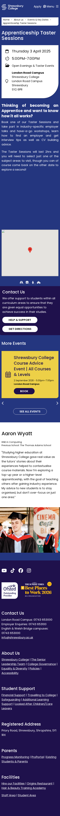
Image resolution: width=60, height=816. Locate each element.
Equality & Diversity (14, 668)
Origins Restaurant (39, 783)
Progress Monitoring (15, 757)
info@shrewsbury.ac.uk (17, 637)
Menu (51, 6)
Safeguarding (11, 699)
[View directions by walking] (33, 282)
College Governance (42, 664)
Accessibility (10, 673)
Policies (35, 668)
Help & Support (20, 320)
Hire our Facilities (13, 783)
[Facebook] (20, 571)
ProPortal (37, 757)
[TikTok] (13, 571)
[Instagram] (29, 571)
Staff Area (9, 795)
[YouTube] (4, 571)
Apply (38, 6)
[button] (30, 250)
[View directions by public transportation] (27, 282)
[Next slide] (57, 403)
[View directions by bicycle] (38, 282)
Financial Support (13, 695)
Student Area (27, 795)
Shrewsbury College (15, 659)
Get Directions (20, 329)
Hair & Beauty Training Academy (24, 788)
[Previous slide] (3, 403)
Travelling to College (42, 695)
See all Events (30, 411)
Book (24, 391)
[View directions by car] (22, 282)
